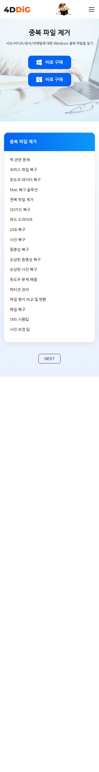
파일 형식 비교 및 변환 (28, 299)
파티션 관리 (19, 289)
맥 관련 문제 (20, 160)
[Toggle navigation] (91, 9)
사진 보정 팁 (20, 329)
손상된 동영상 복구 (25, 259)
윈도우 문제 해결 (23, 279)
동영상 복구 (19, 249)
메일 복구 (17, 309)
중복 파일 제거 (21, 200)
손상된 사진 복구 (23, 269)
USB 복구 (17, 230)
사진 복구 (17, 240)
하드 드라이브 (21, 219)
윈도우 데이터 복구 (25, 180)
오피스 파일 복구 (23, 170)
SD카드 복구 (20, 210)
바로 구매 (54, 62)
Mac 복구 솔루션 (24, 190)
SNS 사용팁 (19, 319)
